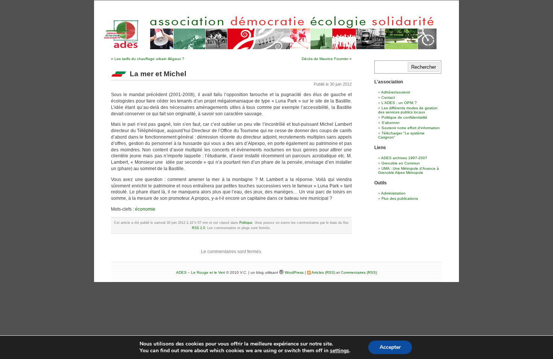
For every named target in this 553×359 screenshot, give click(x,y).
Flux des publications (399, 198)
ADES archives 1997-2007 (404, 158)
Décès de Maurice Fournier (325, 59)
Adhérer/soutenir (395, 92)
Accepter (390, 347)
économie (145, 209)
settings (339, 350)
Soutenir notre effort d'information (410, 128)
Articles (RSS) (323, 272)
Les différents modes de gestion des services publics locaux (408, 110)
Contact (388, 97)
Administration (393, 193)
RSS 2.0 (198, 228)
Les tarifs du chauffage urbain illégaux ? (149, 59)
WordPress (295, 272)
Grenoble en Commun (400, 163)
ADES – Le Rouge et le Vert (200, 272)
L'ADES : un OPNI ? (399, 103)
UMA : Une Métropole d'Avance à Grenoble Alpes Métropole (408, 170)
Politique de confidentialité (404, 117)
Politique (245, 223)
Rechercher (423, 67)
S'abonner (390, 123)
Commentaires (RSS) (359, 272)
